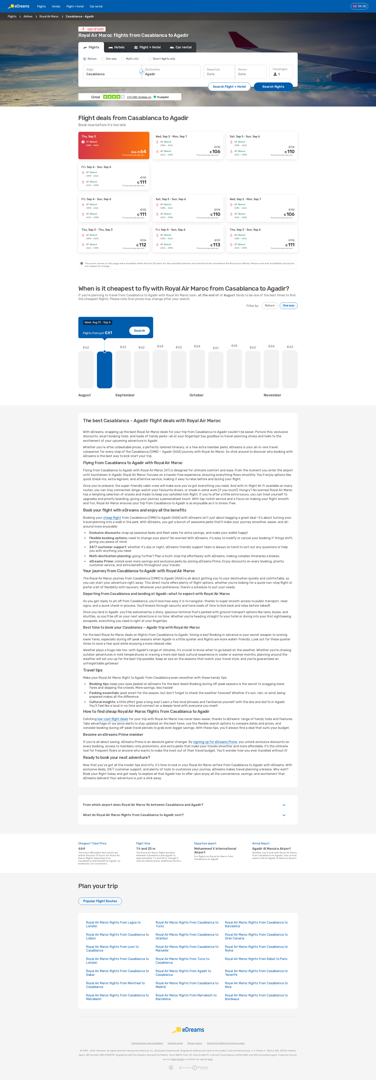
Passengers (280, 69)
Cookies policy (175, 1043)
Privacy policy (195, 1043)
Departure (213, 69)
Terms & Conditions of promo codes (226, 1043)
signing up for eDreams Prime (215, 742)
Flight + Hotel (75, 6)
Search (139, 331)
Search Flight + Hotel (229, 87)
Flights (41, 6)
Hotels (56, 6)
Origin (89, 69)
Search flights (273, 87)
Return (242, 69)
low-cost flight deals (113, 719)
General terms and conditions (147, 1043)
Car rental (96, 6)
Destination (152, 69)
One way (288, 305)
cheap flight (112, 518)
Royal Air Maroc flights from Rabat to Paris (256, 959)
